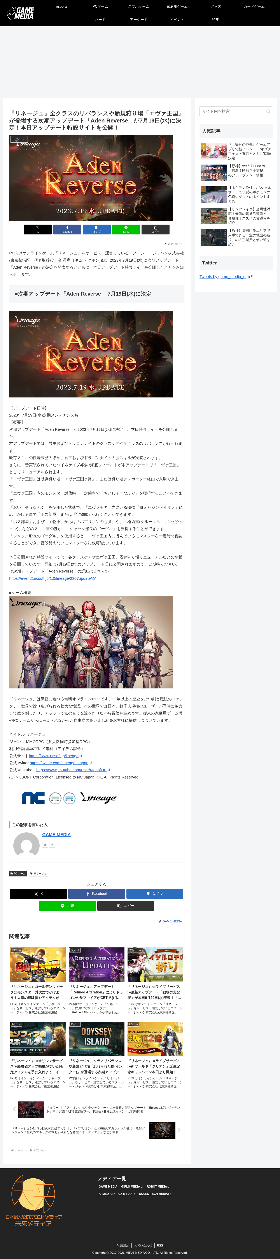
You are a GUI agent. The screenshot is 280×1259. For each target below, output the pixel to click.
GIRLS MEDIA (130, 1186)
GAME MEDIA (56, 834)
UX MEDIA (125, 1193)
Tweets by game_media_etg (224, 277)
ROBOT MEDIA (157, 1186)
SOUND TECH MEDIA (153, 1193)
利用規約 (123, 1245)
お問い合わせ (143, 1245)
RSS (160, 1245)
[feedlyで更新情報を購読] (45, 845)
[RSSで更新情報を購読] (52, 845)
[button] (156, 229)
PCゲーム (20, 873)
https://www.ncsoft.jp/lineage (54, 756)
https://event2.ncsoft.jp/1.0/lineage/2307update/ (50, 578)
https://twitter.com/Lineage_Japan (59, 763)
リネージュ (40, 873)
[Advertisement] (140, 62)
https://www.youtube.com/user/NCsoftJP (71, 770)
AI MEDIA (105, 1193)
